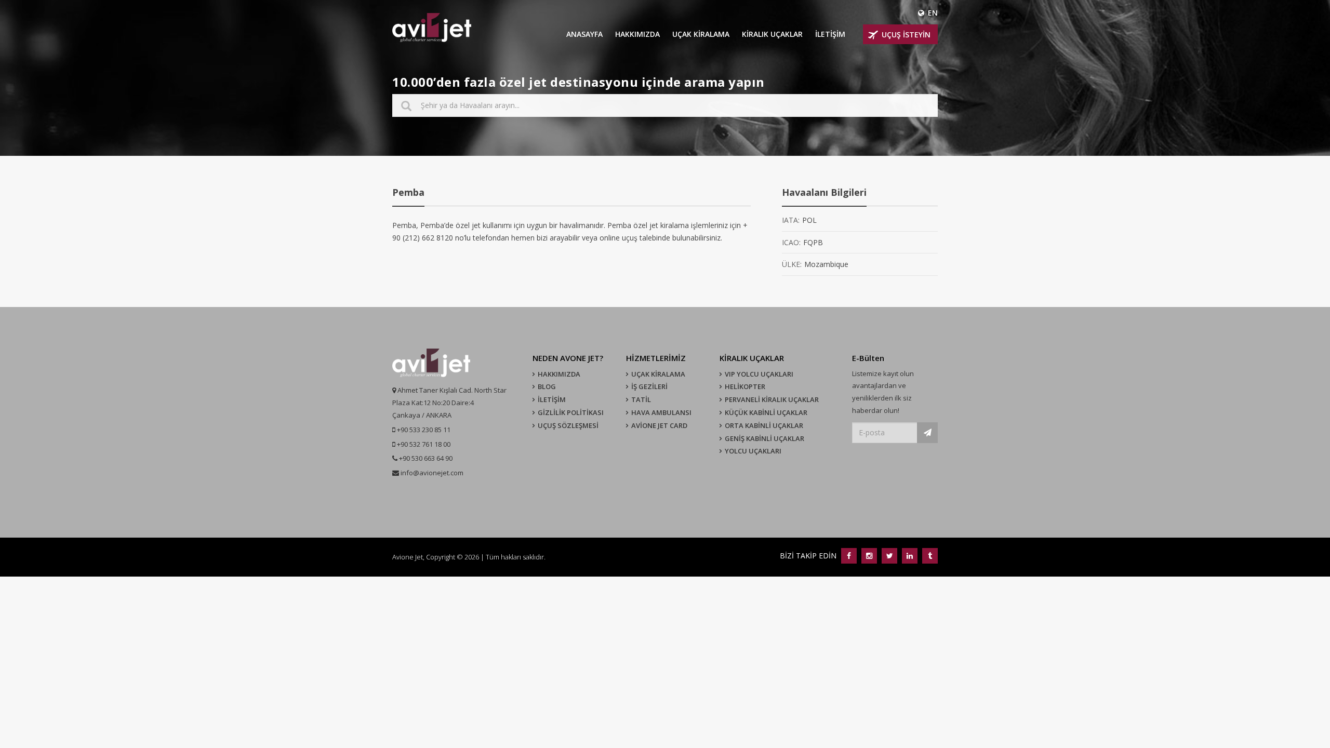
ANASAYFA (584, 34)
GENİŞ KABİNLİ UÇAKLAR (764, 438)
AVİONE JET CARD (659, 425)
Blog (547, 386)
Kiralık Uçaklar (772, 34)
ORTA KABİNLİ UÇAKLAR (764, 425)
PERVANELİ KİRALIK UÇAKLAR (772, 399)
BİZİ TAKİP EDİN (809, 555)
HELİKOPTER (745, 386)
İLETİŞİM (830, 34)
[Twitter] (889, 555)
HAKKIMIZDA (637, 34)
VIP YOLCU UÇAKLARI (759, 374)
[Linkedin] (909, 555)
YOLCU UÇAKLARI (753, 451)
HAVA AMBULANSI (661, 412)
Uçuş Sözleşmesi (568, 425)
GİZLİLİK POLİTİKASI (571, 412)
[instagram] (869, 555)
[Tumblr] (929, 555)
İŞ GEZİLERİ (649, 386)
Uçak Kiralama (658, 374)
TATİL (641, 399)
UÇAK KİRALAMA (700, 34)
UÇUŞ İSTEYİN (906, 34)
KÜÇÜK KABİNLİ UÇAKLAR (766, 412)
